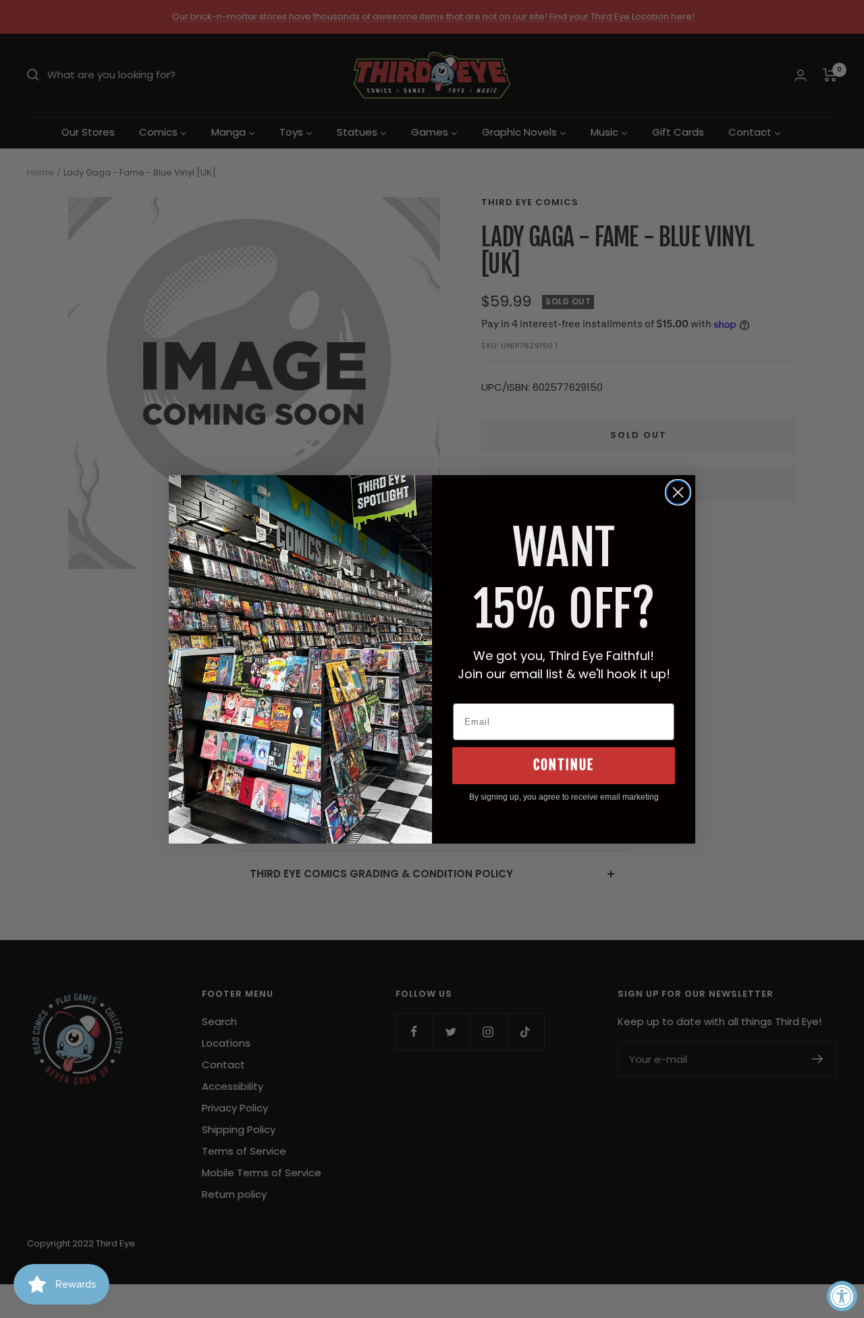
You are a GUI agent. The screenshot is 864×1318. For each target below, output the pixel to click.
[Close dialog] (678, 492)
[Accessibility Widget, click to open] (842, 1296)
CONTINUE (563, 765)
